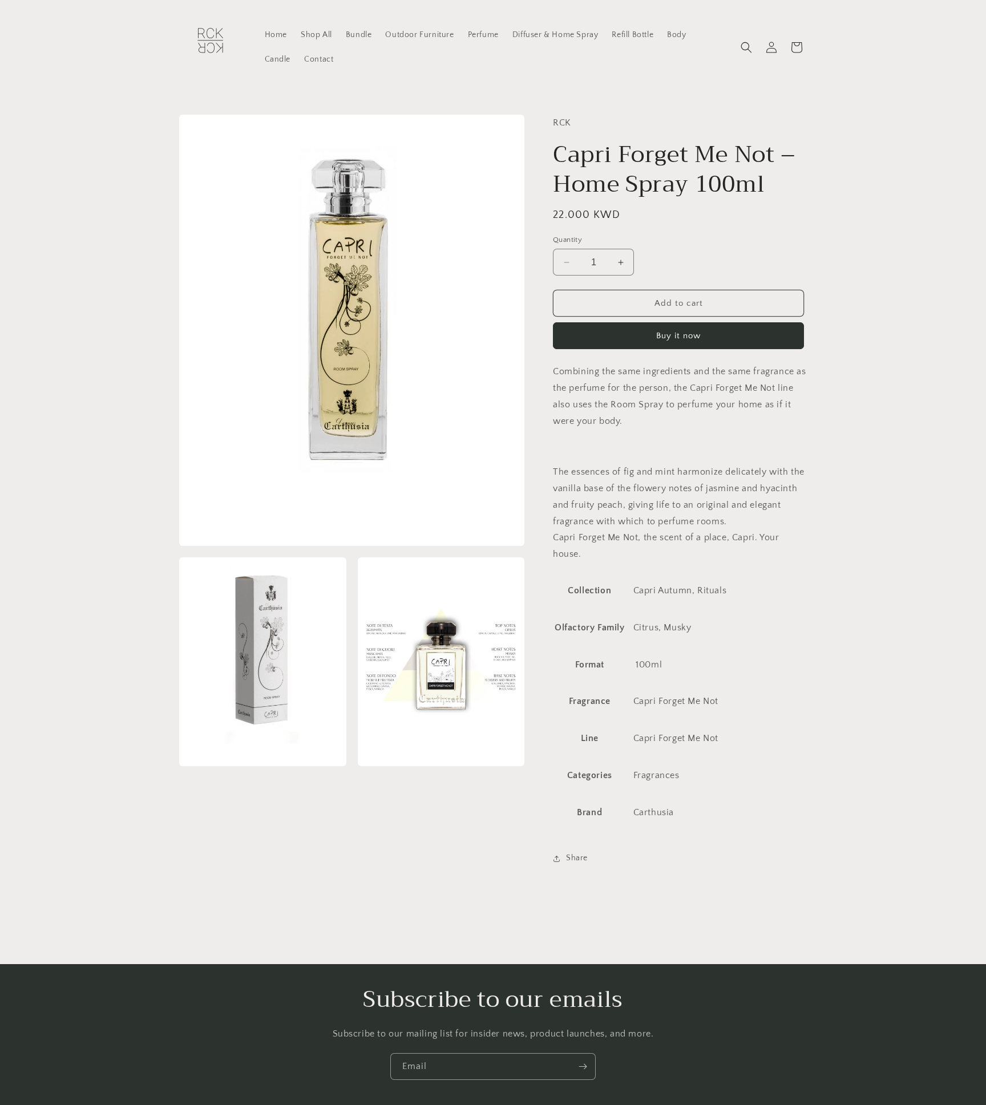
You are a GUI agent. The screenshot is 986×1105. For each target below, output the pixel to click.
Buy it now (678, 336)
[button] (746, 47)
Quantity (567, 240)
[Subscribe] (582, 1066)
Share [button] (577, 858)
